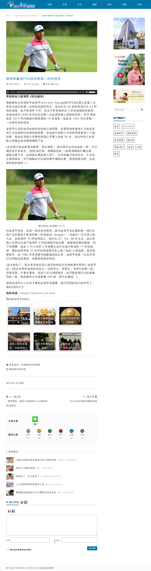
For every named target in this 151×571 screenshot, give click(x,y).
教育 (116, 153)
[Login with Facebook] (25, 502)
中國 (138, 147)
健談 (116, 126)
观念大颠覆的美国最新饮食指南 (44, 320)
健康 (94, 4)
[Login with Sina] (22, 502)
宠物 (124, 4)
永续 (139, 4)
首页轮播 (33, 15)
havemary (128, 126)
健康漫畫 (131, 133)
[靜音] (87, 92)
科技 (50, 4)
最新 (22, 15)
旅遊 (130, 147)
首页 (8, 15)
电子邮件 (57, 541)
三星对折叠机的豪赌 (44, 345)
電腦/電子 (119, 147)
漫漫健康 (118, 140)
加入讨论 (14, 502)
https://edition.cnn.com (37, 293)
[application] (51, 92)
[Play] (8, 92)
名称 (8, 540)
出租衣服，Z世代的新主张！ (70, 345)
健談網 (130, 140)
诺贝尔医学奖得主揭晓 (70, 320)
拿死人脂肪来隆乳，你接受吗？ (19, 345)
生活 (79, 4)
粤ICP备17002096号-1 (16, 568)
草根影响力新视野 (30, 364)
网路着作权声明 (17, 369)
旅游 (109, 4)
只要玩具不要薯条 (19, 320)
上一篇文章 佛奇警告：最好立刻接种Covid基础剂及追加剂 (27, 401)
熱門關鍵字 (119, 118)
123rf (60, 225)
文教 (65, 4)
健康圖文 (118, 133)
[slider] (93, 92)
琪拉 (37, 84)
